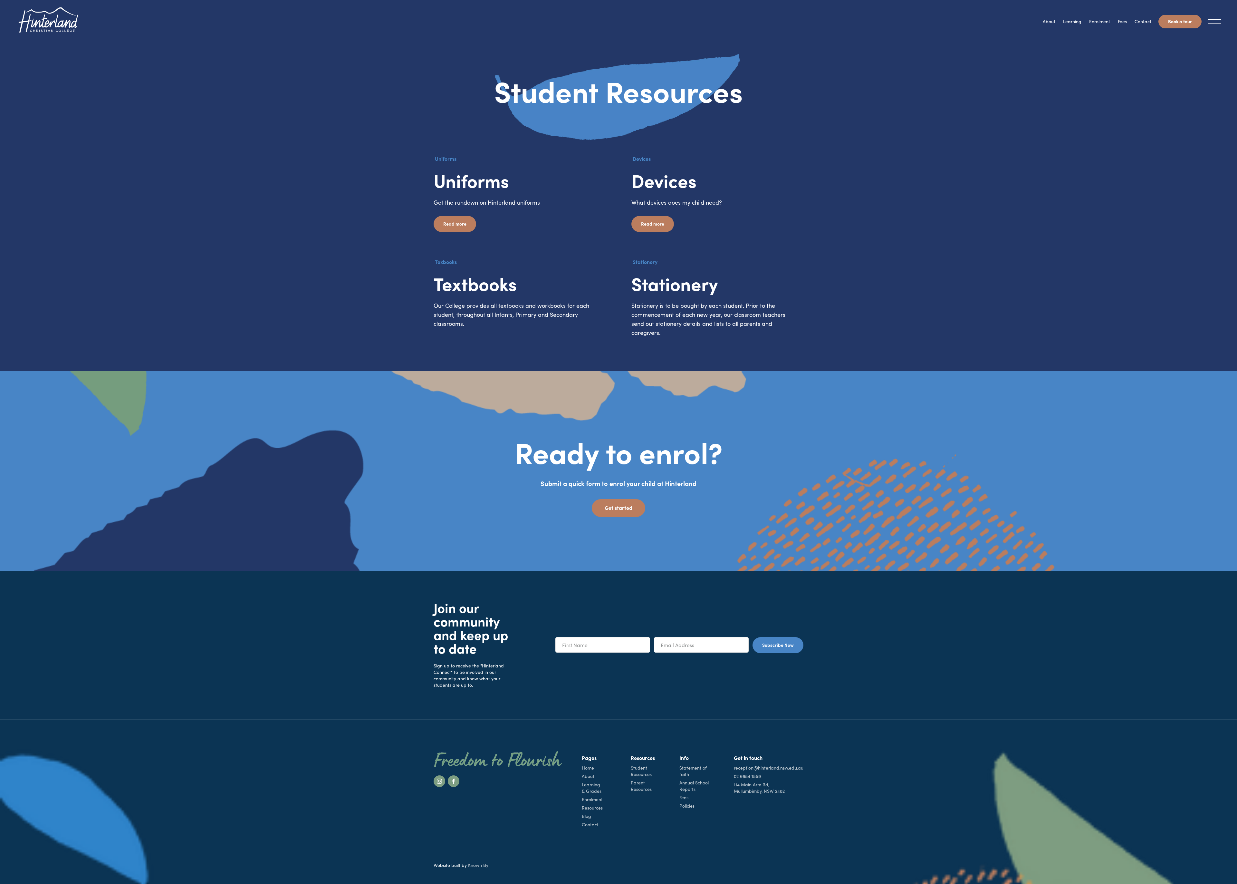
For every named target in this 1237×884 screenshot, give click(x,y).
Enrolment (1099, 21)
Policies (687, 806)
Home (588, 768)
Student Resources (641, 771)
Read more (454, 223)
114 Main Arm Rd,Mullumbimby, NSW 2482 (759, 788)
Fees (1122, 21)
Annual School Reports (694, 786)
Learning (1072, 21)
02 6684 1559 (747, 776)
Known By (478, 865)
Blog (586, 816)
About (1049, 21)
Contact (1143, 21)
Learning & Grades (591, 788)
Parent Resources (641, 786)
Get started (618, 507)
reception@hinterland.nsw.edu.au (768, 768)
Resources (592, 808)
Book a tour (1180, 21)
